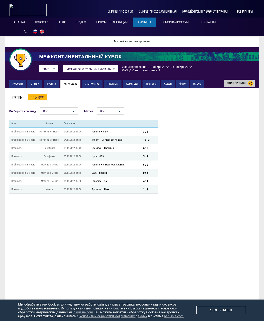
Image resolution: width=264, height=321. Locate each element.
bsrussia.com (83, 312)
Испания (96, 131)
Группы (17, 97)
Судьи (168, 83)
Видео (197, 83)
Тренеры (151, 83)
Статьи (35, 83)
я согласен (221, 310)
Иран (94, 156)
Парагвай (109, 148)
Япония (95, 139)
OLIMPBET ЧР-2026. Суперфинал (158, 11)
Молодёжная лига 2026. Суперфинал (205, 11)
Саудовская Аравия (112, 139)
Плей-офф (37, 97)
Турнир (51, 83)
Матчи (88, 111)
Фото (182, 83)
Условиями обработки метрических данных (113, 316)
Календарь (70, 83)
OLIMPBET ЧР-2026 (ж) (120, 11)
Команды (132, 83)
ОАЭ (101, 156)
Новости (17, 83)
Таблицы (112, 83)
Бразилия (96, 148)
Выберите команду (22, 111)
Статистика (92, 83)
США (105, 131)
